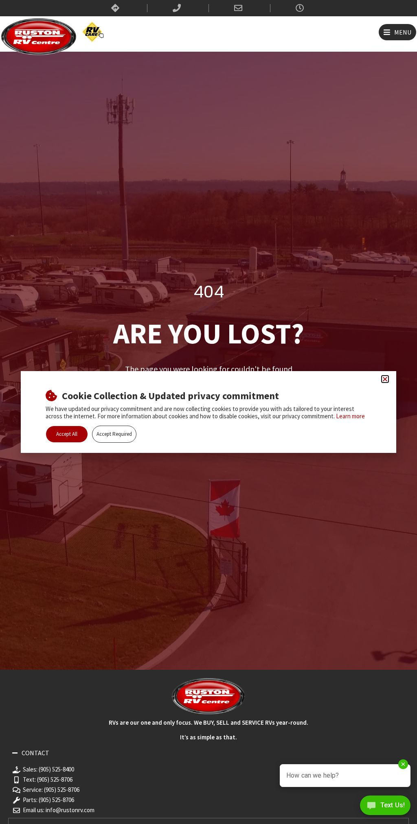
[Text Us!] (385, 807)
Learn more (350, 416)
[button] (397, 32)
